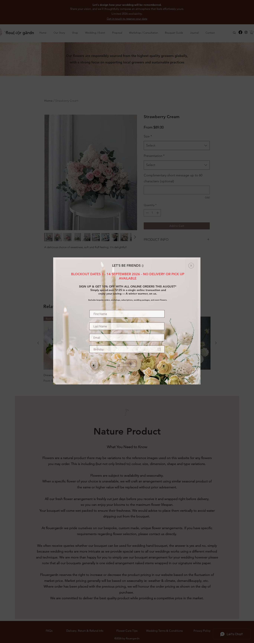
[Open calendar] (159, 349)
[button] (191, 265)
